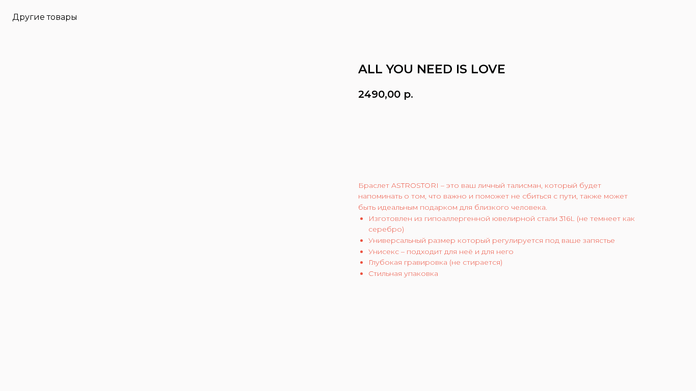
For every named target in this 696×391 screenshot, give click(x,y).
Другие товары (44, 17)
